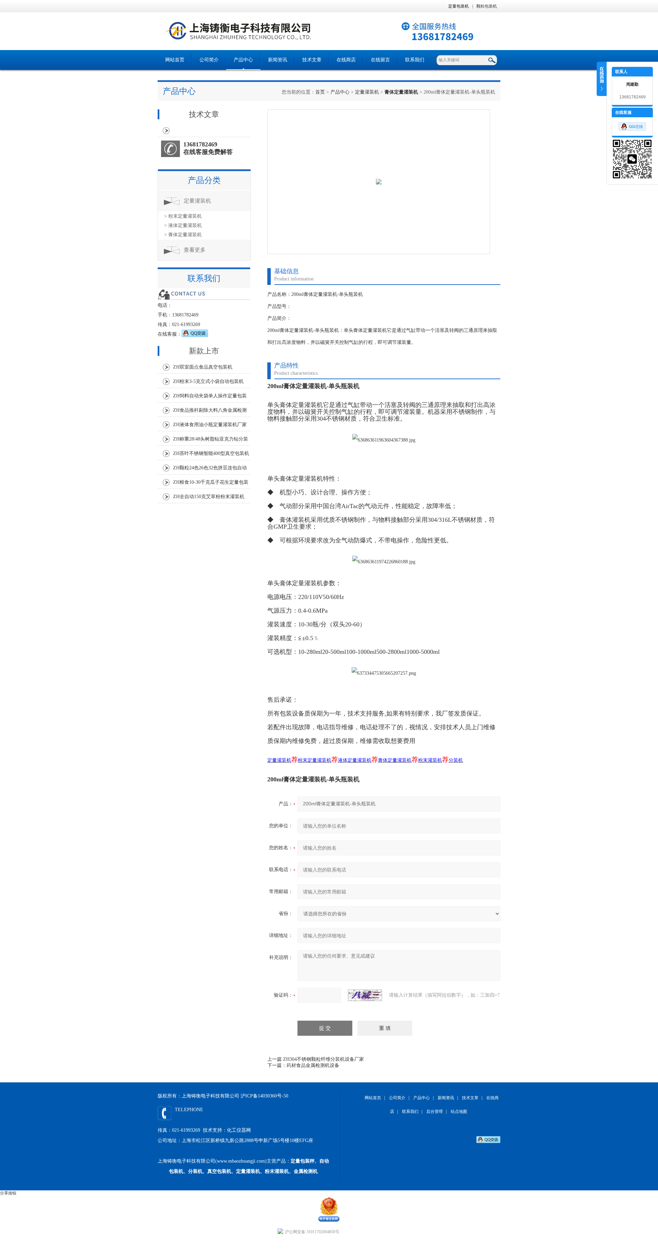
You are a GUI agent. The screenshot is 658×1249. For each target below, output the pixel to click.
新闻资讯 (277, 59)
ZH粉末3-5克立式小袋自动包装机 (208, 381)
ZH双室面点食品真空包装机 (202, 367)
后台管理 (434, 1111)
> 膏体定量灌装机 (183, 234)
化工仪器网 (239, 1130)
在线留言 (380, 59)
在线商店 (346, 59)
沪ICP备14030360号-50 (264, 1095)
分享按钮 (8, 1193)
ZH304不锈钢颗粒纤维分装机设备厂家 (323, 1059)
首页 (320, 92)
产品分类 (204, 180)
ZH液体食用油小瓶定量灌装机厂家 (210, 424)
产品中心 (243, 59)
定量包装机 (458, 6)
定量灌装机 (367, 92)
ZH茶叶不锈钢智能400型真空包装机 (211, 453)
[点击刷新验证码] (365, 995)
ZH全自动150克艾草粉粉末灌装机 (208, 496)
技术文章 (311, 59)
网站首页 (174, 59)
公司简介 (209, 59)
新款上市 (204, 351)
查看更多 (195, 250)
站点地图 (459, 1111)
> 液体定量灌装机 (183, 225)
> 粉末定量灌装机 (183, 216)
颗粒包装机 (486, 6)
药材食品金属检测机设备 (313, 1065)
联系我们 (414, 59)
